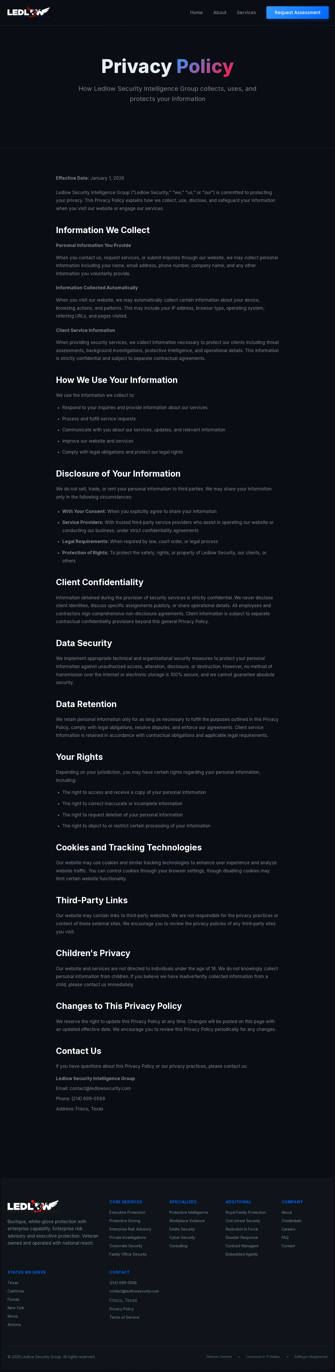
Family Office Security (128, 1254)
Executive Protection (127, 1212)
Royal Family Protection (246, 1212)
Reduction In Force (242, 1229)
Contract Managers (242, 1246)
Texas (13, 1282)
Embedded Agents (242, 1254)
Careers (288, 1229)
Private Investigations (127, 1237)
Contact (288, 1246)
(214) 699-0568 (123, 1282)
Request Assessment (297, 12)
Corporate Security (125, 1246)
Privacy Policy (121, 1309)
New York (16, 1308)
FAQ (285, 1237)
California (16, 1291)
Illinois (13, 1316)
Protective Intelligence (188, 1212)
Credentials (291, 1220)
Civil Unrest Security (243, 1220)
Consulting (178, 1246)
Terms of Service (124, 1317)
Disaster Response (242, 1237)
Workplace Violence (187, 1220)
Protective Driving (124, 1220)
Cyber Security (182, 1237)
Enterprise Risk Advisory (130, 1229)
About (219, 12)
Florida (13, 1299)
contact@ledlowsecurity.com (134, 1291)
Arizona (14, 1324)
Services (246, 12)
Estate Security (182, 1229)
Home (196, 12)
